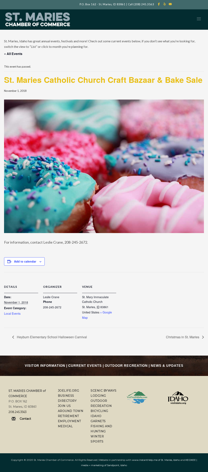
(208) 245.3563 (143, 4)
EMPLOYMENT (69, 421)
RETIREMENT (68, 416)
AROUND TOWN (70, 411)
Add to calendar (25, 261)
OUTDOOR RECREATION (126, 365)
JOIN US (64, 406)
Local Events (12, 313)
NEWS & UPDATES (167, 365)
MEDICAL (65, 426)
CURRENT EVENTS (85, 365)
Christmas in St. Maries (183, 337)
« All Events (13, 53)
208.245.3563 (18, 412)
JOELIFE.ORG (68, 390)
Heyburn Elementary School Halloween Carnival (51, 337)
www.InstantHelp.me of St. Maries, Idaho (156, 459)
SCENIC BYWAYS (104, 390)
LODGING (98, 396)
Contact (25, 419)
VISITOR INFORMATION (45, 365)
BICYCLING (99, 411)
